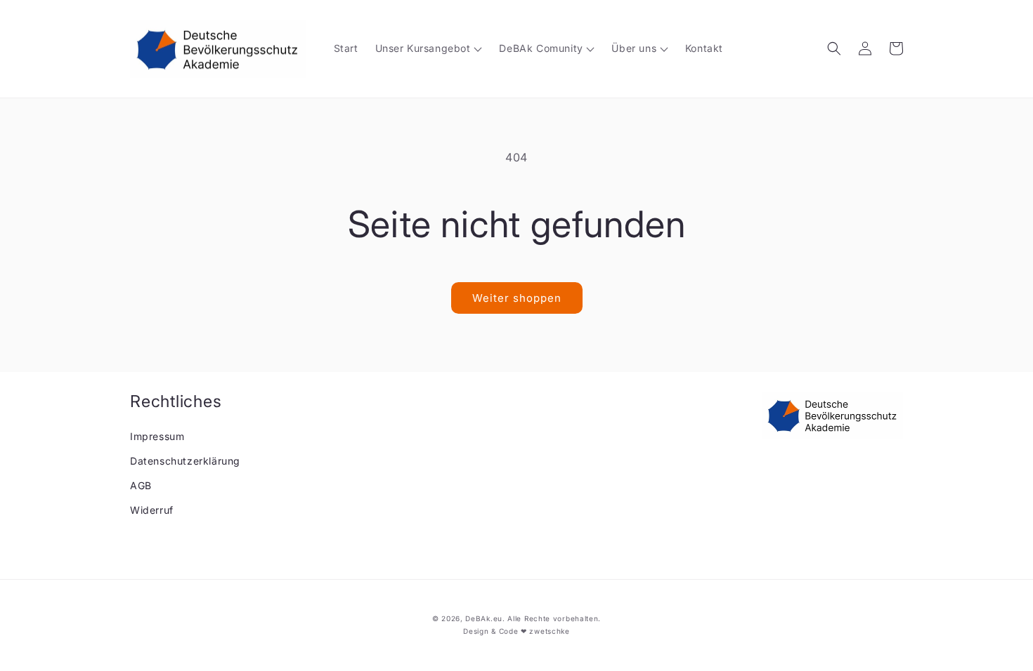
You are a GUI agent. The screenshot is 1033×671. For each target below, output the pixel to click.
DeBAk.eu (483, 618)
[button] (834, 48)
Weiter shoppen (516, 298)
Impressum (157, 436)
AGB (141, 485)
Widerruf (152, 510)
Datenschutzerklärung (185, 461)
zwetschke (549, 631)
